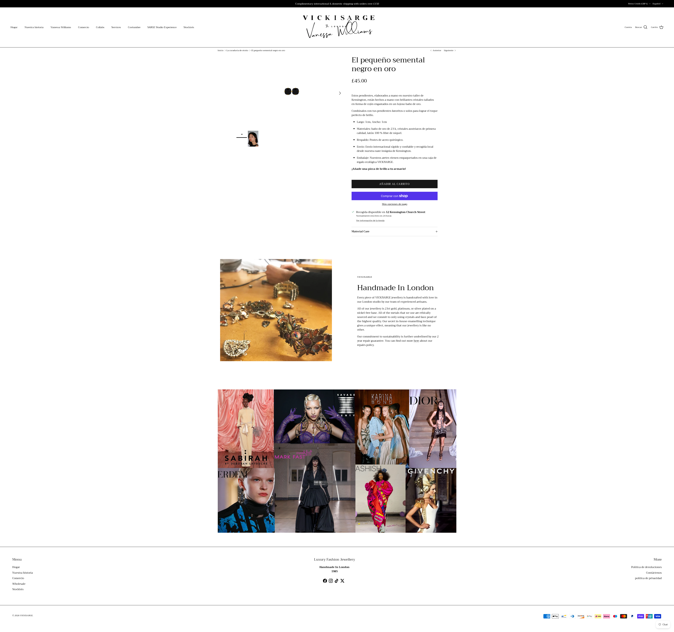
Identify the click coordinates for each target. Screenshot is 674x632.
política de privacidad (648, 578)
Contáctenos (654, 572)
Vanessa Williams (61, 27)
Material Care (360, 231)
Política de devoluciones (646, 567)
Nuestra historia (34, 27)
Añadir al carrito (394, 184)
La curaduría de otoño (237, 50)
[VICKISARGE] (337, 27)
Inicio (220, 50)
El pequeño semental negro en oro (268, 50)
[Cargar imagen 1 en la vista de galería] (290, 91)
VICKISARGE (26, 615)
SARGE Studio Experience (162, 27)
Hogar (14, 27)
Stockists (189, 27)
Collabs (100, 27)
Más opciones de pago (394, 204)
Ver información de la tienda (370, 220)
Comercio (83, 27)
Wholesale (18, 584)
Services (116, 27)
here (416, 340)
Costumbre (134, 27)
